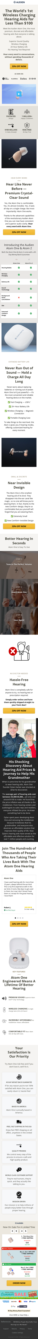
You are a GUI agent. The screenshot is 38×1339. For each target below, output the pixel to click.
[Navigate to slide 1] (15, 918)
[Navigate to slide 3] (20, 918)
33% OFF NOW (19, 66)
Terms (30, 1329)
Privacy (22, 1329)
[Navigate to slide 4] (22, 918)
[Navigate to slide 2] (18, 918)
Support (6, 1329)
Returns (14, 1329)
